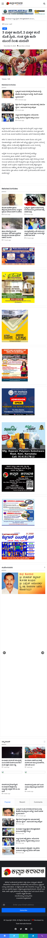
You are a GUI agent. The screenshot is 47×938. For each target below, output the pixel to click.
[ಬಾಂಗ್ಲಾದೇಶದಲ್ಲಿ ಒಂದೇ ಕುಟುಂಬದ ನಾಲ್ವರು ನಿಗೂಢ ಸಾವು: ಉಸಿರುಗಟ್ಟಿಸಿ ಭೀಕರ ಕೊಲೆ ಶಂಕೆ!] (34, 223)
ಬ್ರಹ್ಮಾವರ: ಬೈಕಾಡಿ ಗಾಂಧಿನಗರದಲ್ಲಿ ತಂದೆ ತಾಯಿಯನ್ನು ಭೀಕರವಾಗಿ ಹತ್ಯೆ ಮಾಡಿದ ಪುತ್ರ (34, 210)
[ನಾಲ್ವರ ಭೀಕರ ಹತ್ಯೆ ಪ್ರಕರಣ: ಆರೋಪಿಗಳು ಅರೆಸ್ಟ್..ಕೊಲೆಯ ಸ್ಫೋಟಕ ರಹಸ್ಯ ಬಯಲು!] (8, 117)
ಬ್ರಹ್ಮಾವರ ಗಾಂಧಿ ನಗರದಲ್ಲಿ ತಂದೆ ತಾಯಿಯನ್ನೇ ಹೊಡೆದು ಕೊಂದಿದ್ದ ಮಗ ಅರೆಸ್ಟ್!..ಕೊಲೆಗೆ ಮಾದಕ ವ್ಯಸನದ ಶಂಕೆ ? (29, 94)
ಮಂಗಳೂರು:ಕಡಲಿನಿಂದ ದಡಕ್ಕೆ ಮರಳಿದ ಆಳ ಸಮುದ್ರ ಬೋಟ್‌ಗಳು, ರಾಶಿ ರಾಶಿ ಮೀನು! (34, 762)
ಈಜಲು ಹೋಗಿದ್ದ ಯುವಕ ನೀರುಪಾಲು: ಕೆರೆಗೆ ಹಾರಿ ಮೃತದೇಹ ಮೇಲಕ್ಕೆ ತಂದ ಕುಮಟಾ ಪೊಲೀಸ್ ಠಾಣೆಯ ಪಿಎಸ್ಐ (11, 234)
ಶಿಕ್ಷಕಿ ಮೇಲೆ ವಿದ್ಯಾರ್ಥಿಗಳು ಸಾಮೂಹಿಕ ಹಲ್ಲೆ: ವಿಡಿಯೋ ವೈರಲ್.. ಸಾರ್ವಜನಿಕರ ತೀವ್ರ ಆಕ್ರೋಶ (29, 820)
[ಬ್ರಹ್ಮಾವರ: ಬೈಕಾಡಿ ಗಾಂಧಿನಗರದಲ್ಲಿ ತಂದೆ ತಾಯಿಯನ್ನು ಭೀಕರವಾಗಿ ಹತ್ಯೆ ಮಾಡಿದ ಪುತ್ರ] (34, 200)
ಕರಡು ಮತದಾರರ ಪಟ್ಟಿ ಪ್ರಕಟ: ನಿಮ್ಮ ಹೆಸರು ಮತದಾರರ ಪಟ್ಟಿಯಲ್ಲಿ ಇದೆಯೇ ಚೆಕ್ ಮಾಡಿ (28, 849)
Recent (22, 802)
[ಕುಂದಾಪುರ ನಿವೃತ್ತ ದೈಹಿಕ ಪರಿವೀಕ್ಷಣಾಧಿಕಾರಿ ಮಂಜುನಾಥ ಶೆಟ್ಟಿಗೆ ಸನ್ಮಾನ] (8, 832)
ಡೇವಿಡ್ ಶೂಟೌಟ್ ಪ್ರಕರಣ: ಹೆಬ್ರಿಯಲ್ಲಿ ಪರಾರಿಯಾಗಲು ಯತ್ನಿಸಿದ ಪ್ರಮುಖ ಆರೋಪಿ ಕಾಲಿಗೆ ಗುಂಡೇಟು (12, 210)
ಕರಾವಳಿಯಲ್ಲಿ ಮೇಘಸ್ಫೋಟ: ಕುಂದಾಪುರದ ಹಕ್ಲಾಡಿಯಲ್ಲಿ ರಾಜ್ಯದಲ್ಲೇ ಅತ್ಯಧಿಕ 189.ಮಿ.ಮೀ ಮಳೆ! (11, 787)
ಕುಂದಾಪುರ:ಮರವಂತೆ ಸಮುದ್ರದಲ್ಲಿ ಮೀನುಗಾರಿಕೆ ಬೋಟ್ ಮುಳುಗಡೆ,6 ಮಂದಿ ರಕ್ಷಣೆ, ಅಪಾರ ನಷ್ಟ (11, 762)
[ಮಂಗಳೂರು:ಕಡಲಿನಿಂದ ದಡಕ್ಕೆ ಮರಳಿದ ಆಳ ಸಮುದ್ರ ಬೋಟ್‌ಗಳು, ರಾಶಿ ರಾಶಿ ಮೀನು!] (35, 752)
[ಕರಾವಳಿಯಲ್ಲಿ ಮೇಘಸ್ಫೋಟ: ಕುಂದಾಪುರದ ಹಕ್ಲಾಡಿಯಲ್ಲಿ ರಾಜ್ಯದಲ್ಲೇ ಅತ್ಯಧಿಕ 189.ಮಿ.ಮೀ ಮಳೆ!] (12, 776)
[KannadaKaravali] (14, 4)
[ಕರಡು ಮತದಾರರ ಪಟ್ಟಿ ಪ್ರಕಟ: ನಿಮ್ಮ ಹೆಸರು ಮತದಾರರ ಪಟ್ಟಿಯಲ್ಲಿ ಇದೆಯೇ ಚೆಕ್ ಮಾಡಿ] (8, 851)
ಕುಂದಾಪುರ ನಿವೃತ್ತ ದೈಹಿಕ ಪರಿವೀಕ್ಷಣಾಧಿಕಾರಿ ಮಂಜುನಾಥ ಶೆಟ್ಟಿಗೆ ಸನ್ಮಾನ (24, 19)
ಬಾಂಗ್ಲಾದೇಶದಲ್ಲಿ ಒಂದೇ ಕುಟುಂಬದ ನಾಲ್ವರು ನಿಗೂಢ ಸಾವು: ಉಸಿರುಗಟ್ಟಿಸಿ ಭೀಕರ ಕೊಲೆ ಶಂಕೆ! (34, 233)
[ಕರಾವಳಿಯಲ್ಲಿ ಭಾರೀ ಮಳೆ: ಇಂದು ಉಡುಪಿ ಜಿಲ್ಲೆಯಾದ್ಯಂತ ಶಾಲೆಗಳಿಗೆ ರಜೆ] (35, 776)
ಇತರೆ (10, 24)
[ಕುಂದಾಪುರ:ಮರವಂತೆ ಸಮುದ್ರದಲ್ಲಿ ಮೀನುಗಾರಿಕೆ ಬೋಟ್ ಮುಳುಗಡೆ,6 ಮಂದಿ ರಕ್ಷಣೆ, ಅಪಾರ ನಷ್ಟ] (12, 752)
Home (6, 24)
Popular (8, 802)
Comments (38, 802)
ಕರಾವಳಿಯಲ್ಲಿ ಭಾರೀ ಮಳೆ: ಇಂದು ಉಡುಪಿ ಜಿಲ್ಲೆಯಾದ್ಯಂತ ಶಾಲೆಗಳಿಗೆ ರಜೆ (34, 787)
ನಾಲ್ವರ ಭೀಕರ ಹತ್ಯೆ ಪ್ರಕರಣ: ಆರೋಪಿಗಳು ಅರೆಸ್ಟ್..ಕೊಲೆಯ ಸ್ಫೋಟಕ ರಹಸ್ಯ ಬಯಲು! (28, 839)
